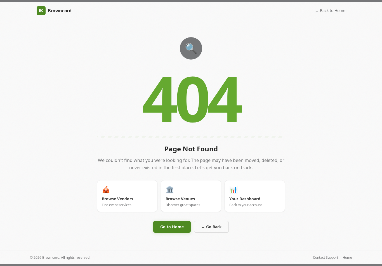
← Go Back (211, 226)
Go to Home (172, 226)
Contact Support (325, 257)
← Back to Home (330, 10)
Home (347, 257)
